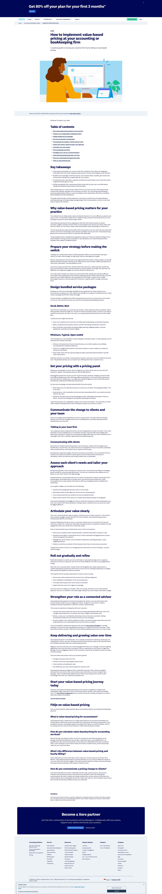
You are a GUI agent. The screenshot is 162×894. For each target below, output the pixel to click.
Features (37, 19)
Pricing (29, 19)
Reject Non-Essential (116, 887)
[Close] (143, 884)
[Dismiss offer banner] (143, 2)
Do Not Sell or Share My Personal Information (28, 891)
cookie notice (77, 887)
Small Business (47, 19)
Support (77, 19)
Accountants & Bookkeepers (63, 19)
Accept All (116, 891)
